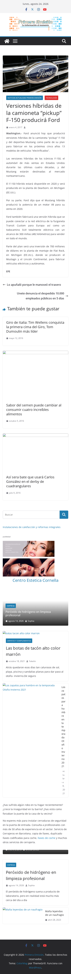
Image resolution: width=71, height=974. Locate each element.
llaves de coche (46, 806)
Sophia (31, 853)
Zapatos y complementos (19, 609)
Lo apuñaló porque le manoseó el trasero (34, 285)
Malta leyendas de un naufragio (54, 881)
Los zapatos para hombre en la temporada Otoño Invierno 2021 (63, 695)
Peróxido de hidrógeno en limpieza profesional (31, 843)
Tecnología (51, 98)
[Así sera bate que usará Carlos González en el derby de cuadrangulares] (35, 436)
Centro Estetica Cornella (35, 580)
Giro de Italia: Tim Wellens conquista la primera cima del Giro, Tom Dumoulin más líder (35, 327)
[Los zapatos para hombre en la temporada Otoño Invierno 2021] (31, 708)
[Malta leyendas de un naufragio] (22, 884)
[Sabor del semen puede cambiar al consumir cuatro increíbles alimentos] (35, 353)
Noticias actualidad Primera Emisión (25, 98)
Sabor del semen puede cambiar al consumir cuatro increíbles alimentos (33, 409)
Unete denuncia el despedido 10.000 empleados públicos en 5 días (40, 295)
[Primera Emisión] (7, 41)
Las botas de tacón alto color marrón (33, 619)
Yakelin (32, 629)
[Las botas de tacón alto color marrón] (35, 601)
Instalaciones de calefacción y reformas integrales (31, 527)
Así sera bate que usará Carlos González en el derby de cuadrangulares (30, 481)
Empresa (11, 833)
